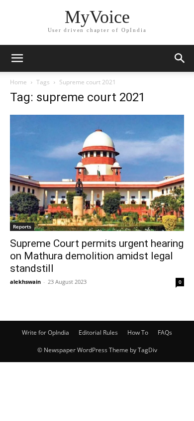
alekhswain (25, 281)
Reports (22, 226)
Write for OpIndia (45, 332)
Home (18, 82)
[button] (17, 58)
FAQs (165, 332)
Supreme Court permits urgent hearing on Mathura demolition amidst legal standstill (97, 255)
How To (137, 332)
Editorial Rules (98, 332)
